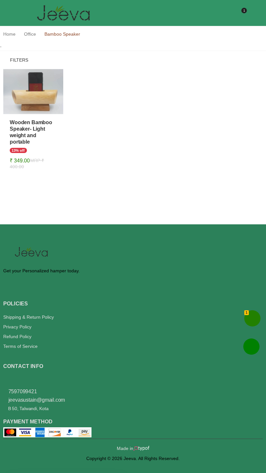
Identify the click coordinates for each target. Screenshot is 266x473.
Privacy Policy (17, 326)
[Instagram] (5, 377)
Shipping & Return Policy (28, 317)
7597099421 (22, 391)
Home (9, 34)
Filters (19, 60)
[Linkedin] (16, 377)
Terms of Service (20, 346)
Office (30, 34)
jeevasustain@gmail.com (36, 400)
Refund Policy (17, 336)
